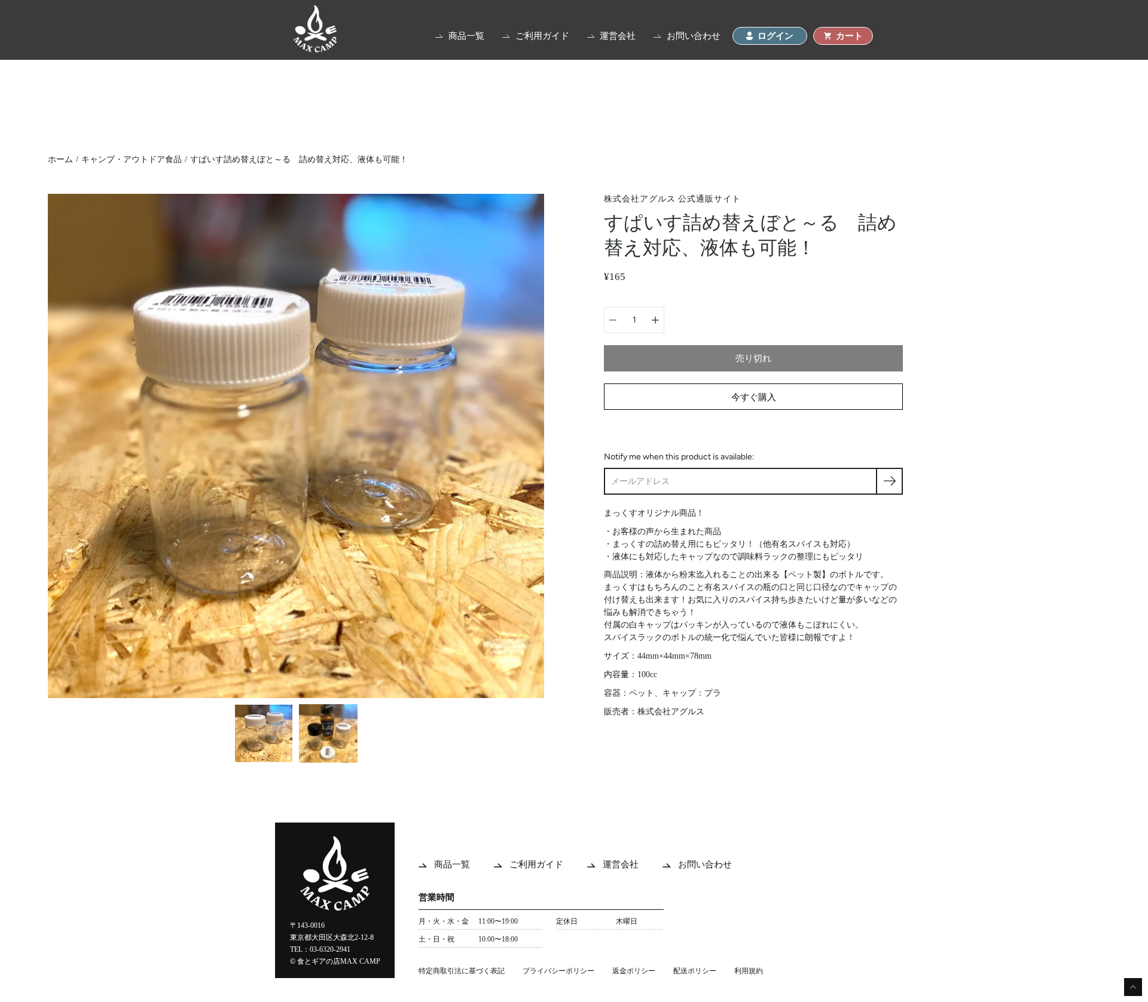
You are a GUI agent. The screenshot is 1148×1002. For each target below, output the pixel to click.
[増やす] (655, 320)
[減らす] (613, 320)
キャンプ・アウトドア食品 (131, 159)
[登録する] (889, 481)
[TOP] (315, 49)
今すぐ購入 (753, 397)
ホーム (60, 159)
